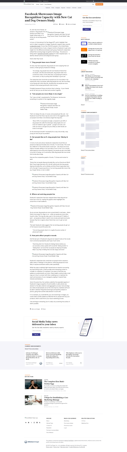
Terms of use (56, 447)
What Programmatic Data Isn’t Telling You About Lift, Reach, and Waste (94, 87)
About (47, 421)
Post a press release (89, 150)
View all (82, 104)
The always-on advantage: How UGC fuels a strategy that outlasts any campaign (94, 77)
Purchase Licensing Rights (52, 430)
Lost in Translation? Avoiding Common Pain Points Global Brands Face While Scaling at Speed (93, 97)
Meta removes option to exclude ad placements (95, 43)
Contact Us (49, 425)
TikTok (52, 7)
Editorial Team (49, 423)
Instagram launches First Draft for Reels (94, 55)
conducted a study (35, 46)
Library (37, 4)
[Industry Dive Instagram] (34, 422)
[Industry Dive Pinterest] (37, 422)
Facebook (48, 7)
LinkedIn (79, 7)
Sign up (87, 29)
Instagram (57, 7)
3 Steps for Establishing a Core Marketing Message (56, 398)
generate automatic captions (46, 53)
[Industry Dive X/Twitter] (31, 422)
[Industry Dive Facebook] (28, 422)
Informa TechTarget (68, 440)
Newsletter (48, 427)
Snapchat (63, 7)
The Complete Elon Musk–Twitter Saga (54, 382)
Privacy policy (49, 447)
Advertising (66, 421)
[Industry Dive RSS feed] (39, 422)
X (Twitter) (74, 7)
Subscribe (100, 4)
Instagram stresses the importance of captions (95, 49)
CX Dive (40, 1)
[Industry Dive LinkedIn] (25, 422)
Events (41, 4)
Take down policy (64, 447)
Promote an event (89, 174)
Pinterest (69, 7)
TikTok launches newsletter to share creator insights (94, 62)
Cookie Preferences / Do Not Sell (77, 447)
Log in (65, 427)
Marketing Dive (45, 1)
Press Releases (48, 4)
